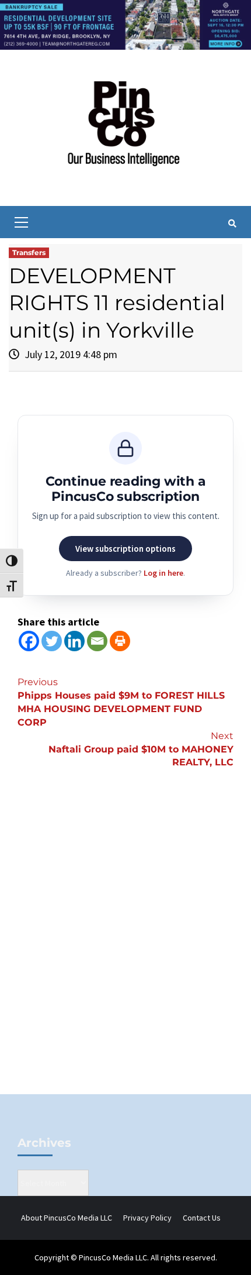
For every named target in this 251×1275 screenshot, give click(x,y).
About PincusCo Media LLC (66, 1217)
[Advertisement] (125, 951)
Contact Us (202, 1217)
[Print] (120, 641)
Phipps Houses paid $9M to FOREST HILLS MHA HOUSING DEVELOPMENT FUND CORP (121, 702)
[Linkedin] (74, 641)
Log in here (163, 573)
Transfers (29, 252)
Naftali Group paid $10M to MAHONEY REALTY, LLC (140, 749)
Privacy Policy (147, 1217)
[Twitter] (51, 641)
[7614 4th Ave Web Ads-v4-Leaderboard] (125, 24)
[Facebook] (29, 641)
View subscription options (125, 548)
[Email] (97, 641)
